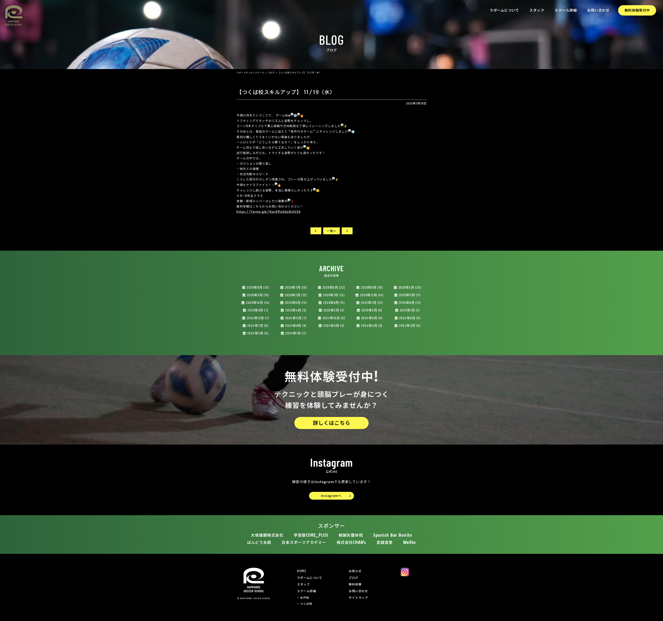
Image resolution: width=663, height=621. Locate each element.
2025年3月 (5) (333, 310)
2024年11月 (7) (295, 318)
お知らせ (355, 571)
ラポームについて (504, 10)
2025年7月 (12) (371, 303)
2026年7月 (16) (295, 287)
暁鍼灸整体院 (351, 535)
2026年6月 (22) (333, 287)
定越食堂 (385, 542)
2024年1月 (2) (295, 333)
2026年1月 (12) (333, 295)
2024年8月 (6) (409, 318)
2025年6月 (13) (409, 303)
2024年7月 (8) (257, 326)
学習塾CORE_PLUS (311, 535)
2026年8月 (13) (257, 287)
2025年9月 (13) (295, 303)
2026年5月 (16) (371, 287)
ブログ (353, 578)
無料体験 (355, 584)
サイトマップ (358, 597)
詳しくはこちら (331, 423)
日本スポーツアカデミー (304, 542)
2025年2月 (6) (371, 310)
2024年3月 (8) (409, 326)
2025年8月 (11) (333, 303)
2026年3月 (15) (257, 295)
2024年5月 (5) (333, 326)
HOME (301, 571)
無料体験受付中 (637, 10)
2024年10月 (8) (333, 318)
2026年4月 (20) (409, 287)
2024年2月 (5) (257, 333)
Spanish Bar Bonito (392, 535)
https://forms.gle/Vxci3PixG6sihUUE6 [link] (269, 212)
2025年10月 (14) (257, 303)
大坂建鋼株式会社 (267, 535)
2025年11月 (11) (409, 295)
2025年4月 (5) (295, 310)
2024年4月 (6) (371, 326)
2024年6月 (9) (295, 326)
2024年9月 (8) (371, 318)
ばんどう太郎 (259, 542)
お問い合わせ (598, 10)
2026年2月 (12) (295, 295)
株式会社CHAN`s (351, 542)
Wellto (409, 542)
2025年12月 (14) (371, 295)
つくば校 (306, 603)
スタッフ (536, 10)
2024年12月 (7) (257, 318)
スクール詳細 (566, 10)
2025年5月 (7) (257, 310)
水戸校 (304, 597)
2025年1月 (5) (409, 310)
